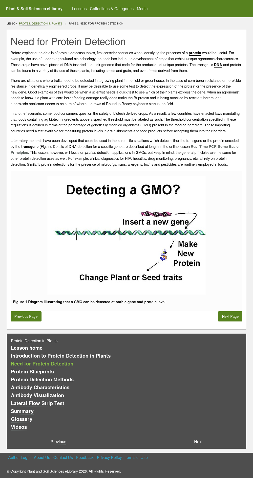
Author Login (19, 457)
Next (198, 441)
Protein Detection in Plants (40, 23)
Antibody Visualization (37, 395)
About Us (42, 457)
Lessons (79, 8)
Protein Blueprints (32, 371)
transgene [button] (30, 146)
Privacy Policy (109, 457)
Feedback (85, 457)
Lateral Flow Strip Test (37, 403)
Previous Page (26, 316)
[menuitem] (79, 8)
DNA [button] (218, 64)
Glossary (21, 418)
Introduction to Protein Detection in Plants (61, 355)
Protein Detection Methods (42, 379)
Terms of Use (136, 457)
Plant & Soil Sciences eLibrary (34, 8)
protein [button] (195, 52)
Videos (19, 426)
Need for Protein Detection (42, 363)
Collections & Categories (112, 8)
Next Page (230, 316)
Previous (58, 441)
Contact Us (63, 457)
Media (142, 8)
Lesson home (26, 347)
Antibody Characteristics (40, 387)
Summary (22, 410)
